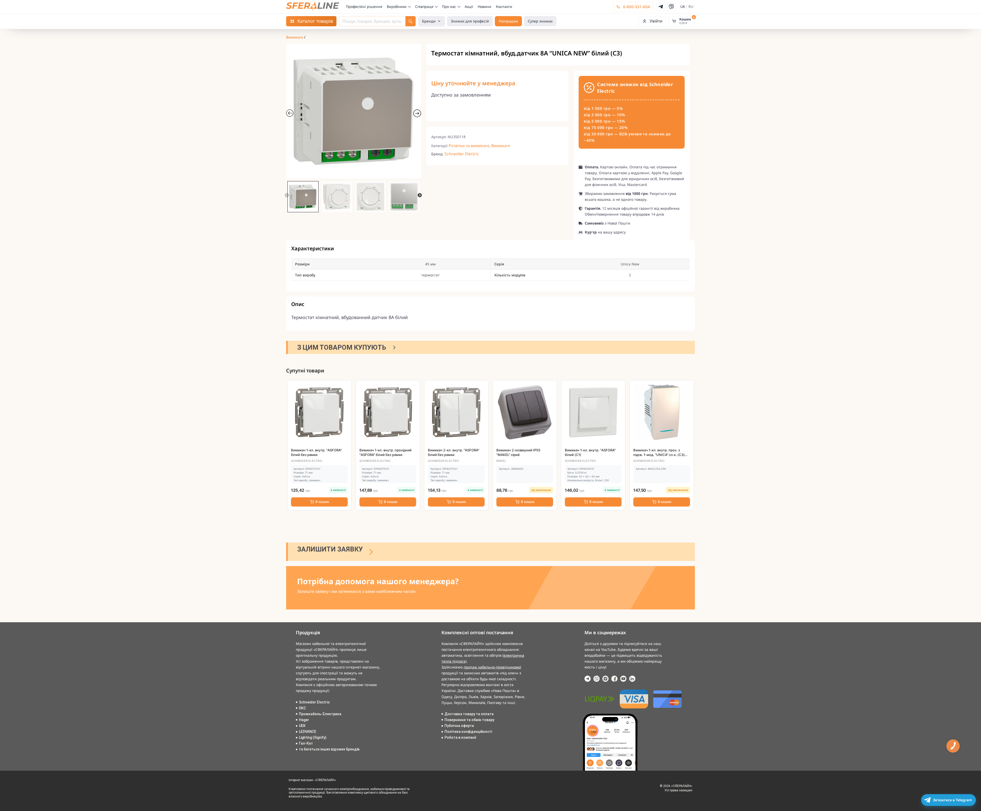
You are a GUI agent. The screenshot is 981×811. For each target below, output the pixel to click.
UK (682, 6)
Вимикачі (294, 37)
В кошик (322, 502)
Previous (286, 195)
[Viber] (671, 6)
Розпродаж (508, 21)
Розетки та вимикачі (469, 145)
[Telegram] (660, 6)
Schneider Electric (462, 154)
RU (690, 6)
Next (419, 195)
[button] (652, 21)
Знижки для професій (470, 21)
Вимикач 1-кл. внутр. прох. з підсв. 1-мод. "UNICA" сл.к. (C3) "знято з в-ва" (659, 454)
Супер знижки (540, 21)
